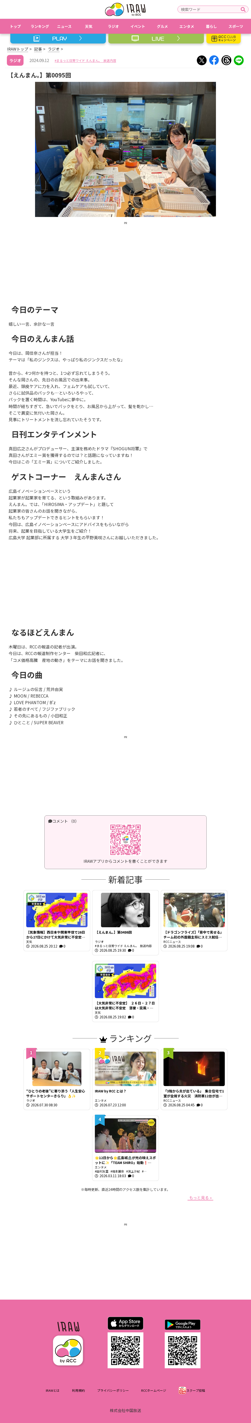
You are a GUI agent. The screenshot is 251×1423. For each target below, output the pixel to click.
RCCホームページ (153, 1390)
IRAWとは (53, 1390)
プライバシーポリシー (113, 1390)
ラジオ (54, 49)
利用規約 (78, 1390)
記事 (38, 49)
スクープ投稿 (195, 1390)
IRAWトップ (17, 49)
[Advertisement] (125, 259)
